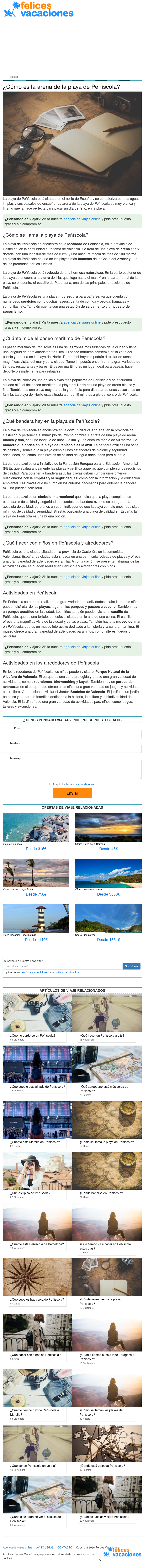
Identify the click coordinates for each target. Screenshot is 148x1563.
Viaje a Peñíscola (13, 844)
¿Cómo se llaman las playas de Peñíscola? (101, 1412)
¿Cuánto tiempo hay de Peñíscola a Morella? (34, 1412)
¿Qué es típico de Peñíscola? (30, 1193)
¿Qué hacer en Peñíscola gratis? (102, 1035)
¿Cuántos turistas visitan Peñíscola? (104, 1516)
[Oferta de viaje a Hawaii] (108, 880)
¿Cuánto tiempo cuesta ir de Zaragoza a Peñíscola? (107, 1356)
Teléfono (15, 743)
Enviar (72, 793)
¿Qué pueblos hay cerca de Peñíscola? (37, 1299)
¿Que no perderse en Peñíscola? (32, 1035)
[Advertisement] (72, 46)
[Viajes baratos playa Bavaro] (36, 872)
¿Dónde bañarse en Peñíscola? (101, 1193)
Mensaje (15, 758)
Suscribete (131, 966)
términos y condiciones (80, 784)
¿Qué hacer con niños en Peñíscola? (35, 1354)
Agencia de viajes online (17, 1547)
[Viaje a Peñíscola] (36, 835)
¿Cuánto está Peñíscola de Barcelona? (37, 1244)
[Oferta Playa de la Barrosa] (108, 835)
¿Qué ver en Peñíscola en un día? (33, 1465)
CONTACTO (64, 1547)
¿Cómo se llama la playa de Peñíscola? (107, 1142)
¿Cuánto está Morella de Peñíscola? (35, 1142)
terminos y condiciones (35, 972)
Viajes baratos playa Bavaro (18, 889)
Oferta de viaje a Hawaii (88, 889)
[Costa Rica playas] (108, 927)
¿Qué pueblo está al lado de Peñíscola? (37, 1086)
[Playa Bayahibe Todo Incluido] (36, 922)
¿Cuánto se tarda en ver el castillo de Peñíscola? (35, 1518)
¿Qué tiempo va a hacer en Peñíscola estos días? (105, 1246)
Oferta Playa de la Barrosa (90, 844)
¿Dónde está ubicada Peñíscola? (102, 1465)
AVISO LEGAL (45, 1547)
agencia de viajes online (82, 218)
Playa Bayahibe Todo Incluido (19, 935)
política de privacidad (67, 972)
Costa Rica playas (85, 935)
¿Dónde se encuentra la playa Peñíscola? (100, 1301)
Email (17, 728)
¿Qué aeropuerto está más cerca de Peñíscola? (104, 1088)
